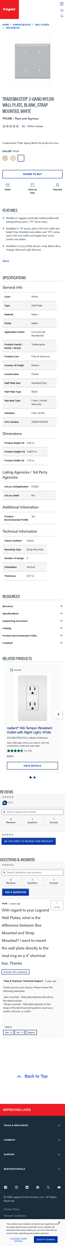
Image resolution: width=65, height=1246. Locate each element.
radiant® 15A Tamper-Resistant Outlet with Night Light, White (29, 729)
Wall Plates (42, 24)
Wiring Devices (22, 24)
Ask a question (15, 892)
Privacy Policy (11, 1209)
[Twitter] (48, 1187)
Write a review (35, 126)
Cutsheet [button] (8, 643)
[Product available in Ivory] (5, 158)
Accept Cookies (46, 1239)
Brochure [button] (8, 606)
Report (31, 1032)
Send (7, 189)
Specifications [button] (11, 613)
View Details (32, 765)
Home (5, 24)
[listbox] (32, 61)
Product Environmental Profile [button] (20, 635)
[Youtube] (59, 1187)
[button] (61, 34)
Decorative (13, 27)
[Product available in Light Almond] (13, 158)
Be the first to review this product (30, 842)
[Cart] (61, 10)
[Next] (58, 714)
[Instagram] (16, 1187)
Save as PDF (32, 191)
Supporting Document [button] (15, 621)
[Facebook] (6, 1187)
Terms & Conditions (15, 1215)
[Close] (59, 1223)
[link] (8, 797)
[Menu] (61, 4)
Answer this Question (15, 972)
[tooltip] (9, 803)
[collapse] (59, 1125)
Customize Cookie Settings (18, 1239)
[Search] (61, 15)
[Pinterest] (38, 1187)
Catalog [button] (7, 628)
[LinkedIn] (27, 1187)
